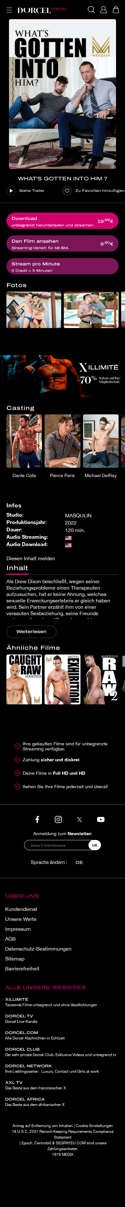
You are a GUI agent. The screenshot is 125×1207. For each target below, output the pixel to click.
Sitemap (14, 958)
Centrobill (42, 1143)
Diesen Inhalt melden (30, 558)
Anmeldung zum (62, 833)
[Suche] (91, 9)
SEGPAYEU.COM (71, 1143)
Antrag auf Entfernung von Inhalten (43, 1126)
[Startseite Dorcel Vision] (41, 9)
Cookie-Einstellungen (94, 1126)
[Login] (103, 9)
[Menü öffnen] (8, 6)
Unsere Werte (21, 919)
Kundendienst (21, 909)
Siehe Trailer (31, 190)
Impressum (18, 929)
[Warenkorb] (116, 9)
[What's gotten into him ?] (62, 94)
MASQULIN (78, 515)
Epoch (26, 1143)
